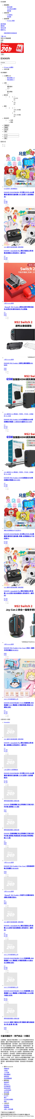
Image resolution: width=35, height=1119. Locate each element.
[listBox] (17, 142)
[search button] (1, 64)
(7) (10, 79)
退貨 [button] (10, 33)
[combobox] (17, 59)
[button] (17, 11)
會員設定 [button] (14, 33)
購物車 (3, 26)
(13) (11, 77)
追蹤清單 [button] (6, 33)
